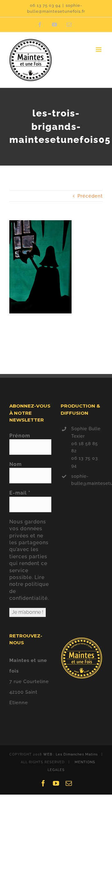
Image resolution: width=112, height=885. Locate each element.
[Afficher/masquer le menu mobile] (99, 49)
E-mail (19, 493)
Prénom (19, 436)
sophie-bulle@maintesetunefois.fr (87, 480)
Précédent (90, 196)
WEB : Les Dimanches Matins (70, 754)
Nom (15, 464)
